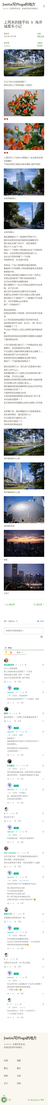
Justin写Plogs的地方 (19, 4)
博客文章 (40, 36)
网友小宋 (8, 914)
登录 (41, 621)
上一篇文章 (10, 604)
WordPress (35, 1100)
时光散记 (11, 765)
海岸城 (39, 45)
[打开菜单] (43, 6)
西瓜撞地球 (9, 665)
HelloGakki (10, 853)
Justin (7, 45)
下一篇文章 (37, 604)
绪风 (6, 713)
